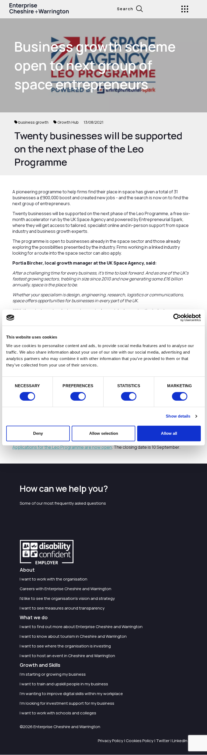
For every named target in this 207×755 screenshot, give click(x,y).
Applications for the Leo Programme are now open (62, 447)
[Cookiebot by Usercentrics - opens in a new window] (177, 318)
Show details (178, 416)
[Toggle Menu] (185, 9)
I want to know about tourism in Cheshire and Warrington (73, 636)
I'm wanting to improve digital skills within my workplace (71, 693)
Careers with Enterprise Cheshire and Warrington (65, 589)
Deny (38, 433)
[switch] (78, 396)
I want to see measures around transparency (62, 608)
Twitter (163, 740)
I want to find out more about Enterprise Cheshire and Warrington (81, 626)
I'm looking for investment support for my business (67, 703)
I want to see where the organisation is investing (65, 646)
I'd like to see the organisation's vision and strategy (67, 598)
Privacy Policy (110, 740)
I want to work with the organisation (53, 579)
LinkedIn (179, 740)
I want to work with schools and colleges (58, 713)
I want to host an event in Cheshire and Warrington (67, 655)
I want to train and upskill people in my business (64, 684)
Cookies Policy (139, 740)
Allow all (169, 433)
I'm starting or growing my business (53, 674)
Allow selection (103, 433)
